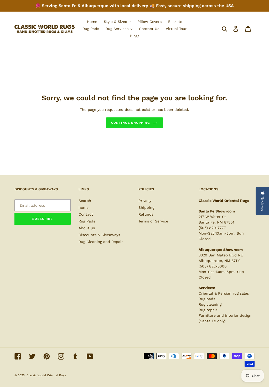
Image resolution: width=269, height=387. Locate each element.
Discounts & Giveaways (99, 235)
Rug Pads (87, 221)
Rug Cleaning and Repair (101, 242)
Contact (86, 214)
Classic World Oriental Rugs (46, 375)
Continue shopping (130, 123)
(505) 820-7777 (212, 228)
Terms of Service (153, 221)
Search (85, 201)
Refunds (145, 214)
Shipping (146, 207)
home (84, 207)
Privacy (144, 201)
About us (87, 228)
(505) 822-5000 (213, 266)
